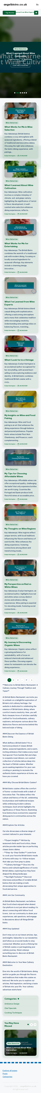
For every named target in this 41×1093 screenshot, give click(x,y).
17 (26, 680)
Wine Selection (20, 49)
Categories (7, 1077)
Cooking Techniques (13, 1013)
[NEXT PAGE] (32, 680)
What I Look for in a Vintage (19, 360)
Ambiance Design (11, 1004)
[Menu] (37, 4)
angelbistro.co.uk (15, 4)
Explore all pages (10, 1070)
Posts (5, 1074)
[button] (20, 65)
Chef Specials (10, 1008)
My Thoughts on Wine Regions (20, 528)
